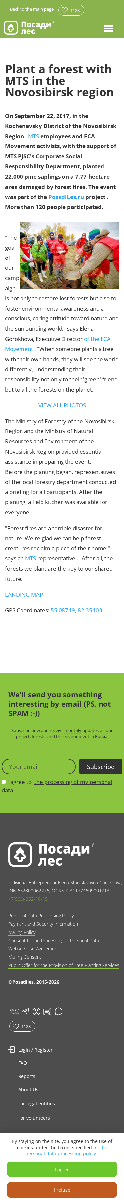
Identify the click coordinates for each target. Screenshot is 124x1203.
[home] (29, 28)
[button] (108, 28)
